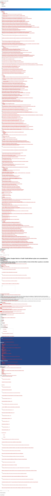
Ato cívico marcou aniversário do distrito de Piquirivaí (10, 67)
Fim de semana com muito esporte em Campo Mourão (10, 219)
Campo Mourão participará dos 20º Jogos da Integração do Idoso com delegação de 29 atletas (17, 213)
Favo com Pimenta (5, 48)
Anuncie (3, 4)
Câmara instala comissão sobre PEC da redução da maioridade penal (13, 73)
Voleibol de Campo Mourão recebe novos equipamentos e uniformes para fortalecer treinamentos (17, 242)
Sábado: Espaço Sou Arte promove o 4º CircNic (9, 235)
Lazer (4, 104)
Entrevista (3, 350)
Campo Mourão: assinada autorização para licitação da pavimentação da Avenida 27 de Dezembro (17, 97)
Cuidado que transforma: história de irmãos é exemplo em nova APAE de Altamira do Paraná (16, 24)
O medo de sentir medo (5, 266)
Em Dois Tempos (5, 324)
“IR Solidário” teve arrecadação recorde (8, 103)
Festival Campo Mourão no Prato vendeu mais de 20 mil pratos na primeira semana (15, 161)
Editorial (4, 132)
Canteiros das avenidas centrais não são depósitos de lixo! (11, 294)
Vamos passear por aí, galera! (6, 353)
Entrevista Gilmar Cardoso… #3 (6, 418)
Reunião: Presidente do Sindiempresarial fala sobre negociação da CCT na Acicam (15, 167)
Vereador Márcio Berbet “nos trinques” (8, 336)
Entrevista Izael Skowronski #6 (7, 389)
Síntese (4, 133)
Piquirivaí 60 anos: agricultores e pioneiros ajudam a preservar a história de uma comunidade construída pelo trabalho (20, 43)
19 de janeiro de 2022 (3, 265)
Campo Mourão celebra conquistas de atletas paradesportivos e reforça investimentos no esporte (17, 247)
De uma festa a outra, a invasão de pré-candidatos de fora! (11, 347)
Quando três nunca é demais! (6, 195)
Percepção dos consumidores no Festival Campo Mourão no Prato (12, 117)
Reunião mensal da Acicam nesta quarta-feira (9, 98)
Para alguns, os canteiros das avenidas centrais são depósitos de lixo (13, 370)
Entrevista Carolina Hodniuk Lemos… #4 (8, 412)
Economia (4, 79)
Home (1, 256)
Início (2, 9)
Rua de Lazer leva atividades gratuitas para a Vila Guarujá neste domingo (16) (14, 236)
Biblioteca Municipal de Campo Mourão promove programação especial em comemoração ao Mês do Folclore (19, 470)
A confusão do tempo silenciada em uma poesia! (9, 272)
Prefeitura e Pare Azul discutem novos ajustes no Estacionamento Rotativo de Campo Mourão (17, 26)
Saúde (4, 76)
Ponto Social (5, 170)
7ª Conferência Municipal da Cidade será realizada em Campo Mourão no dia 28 (14, 81)
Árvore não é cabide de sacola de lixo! (8, 175)
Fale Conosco (3, 363)
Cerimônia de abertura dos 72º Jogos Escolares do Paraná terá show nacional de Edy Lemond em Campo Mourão (20, 244)
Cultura (3, 346)
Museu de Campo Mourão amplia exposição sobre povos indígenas (12, 453)
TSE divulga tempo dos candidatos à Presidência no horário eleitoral (12, 61)
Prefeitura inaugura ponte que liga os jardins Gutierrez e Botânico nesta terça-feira (15, 86)
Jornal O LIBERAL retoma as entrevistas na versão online (11, 207)
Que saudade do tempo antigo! (7, 159)
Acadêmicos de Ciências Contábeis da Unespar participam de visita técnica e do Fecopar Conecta (17, 144)
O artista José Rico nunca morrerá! (7, 162)
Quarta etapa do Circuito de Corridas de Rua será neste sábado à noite (13, 230)
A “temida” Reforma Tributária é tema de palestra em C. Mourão (12, 178)
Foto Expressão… (4, 352)
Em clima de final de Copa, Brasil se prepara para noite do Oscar (12, 359)
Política (3, 46)
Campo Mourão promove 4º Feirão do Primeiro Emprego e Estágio (12, 92)
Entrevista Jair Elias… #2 (5, 424)
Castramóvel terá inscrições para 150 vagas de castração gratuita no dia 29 (14, 155)
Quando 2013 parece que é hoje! (7, 376)
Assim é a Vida (5, 13)
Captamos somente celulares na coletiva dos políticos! (10, 283)
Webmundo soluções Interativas (12, 364)
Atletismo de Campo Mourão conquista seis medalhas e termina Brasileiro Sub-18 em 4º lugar (17, 109)
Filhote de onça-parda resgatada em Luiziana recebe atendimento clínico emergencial (15, 32)
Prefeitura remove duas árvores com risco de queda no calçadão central (13, 15)
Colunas (3, 345)
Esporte (3, 102)
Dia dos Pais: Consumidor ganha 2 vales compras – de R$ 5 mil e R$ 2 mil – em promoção (16, 172)
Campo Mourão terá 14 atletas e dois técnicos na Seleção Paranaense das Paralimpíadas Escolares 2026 (18, 106)
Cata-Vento (3, 344)
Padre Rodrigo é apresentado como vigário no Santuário (11, 186)
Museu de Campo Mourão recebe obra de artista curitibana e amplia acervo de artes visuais (16, 487)
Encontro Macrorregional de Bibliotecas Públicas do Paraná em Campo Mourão (14, 459)
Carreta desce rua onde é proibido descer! (8, 317)
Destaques (3, 347)
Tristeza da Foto (4, 359)
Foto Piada (4, 169)
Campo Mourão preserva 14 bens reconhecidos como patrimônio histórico (13, 44)
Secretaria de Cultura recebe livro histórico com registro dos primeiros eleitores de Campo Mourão (17, 447)
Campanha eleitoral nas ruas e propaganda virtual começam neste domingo (14, 70)
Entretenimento (4, 432)
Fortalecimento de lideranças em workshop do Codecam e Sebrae (12, 101)
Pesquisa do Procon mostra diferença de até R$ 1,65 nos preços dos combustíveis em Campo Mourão (18, 55)
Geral (2, 256)
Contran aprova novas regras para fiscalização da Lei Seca (11, 49)
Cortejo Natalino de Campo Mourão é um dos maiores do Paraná (12, 395)
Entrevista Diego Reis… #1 (6, 429)
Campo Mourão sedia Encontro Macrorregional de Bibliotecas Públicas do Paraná (14, 476)
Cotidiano (3, 369)
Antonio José (3, 264)
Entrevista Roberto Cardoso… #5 (7, 401)
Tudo (4, 322)
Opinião (3, 130)
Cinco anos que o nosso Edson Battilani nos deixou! (10, 300)
